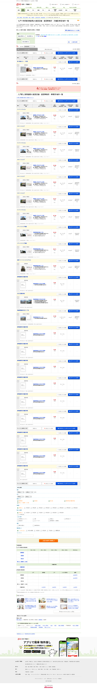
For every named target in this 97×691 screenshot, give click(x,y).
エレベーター (37, 520)
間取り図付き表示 (48, 49)
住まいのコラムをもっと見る (67, 611)
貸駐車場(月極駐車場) (70, 500)
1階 (35, 518)
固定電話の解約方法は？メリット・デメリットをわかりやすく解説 (52, 600)
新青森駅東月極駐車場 (22, 276)
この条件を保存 (74, 42)
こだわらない (22, 530)
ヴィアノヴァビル (21, 109)
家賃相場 (41, 627)
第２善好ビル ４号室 (22, 61)
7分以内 (40, 512)
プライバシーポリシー (39, 678)
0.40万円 (54, 587)
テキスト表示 (27, 49)
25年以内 (68, 507)
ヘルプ (45, 678)
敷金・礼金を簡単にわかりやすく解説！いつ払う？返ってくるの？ (73, 600)
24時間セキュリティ (23, 518)
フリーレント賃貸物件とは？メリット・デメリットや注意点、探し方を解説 (73, 607)
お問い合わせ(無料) (75, 61)
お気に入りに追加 (49, 53)
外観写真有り (37, 525)
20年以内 (61, 507)
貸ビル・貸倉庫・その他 (24, 502)
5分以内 (34, 512)
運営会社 (59, 678)
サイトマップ (55, 678)
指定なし (21, 507)
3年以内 (34, 507)
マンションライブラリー (35, 674)
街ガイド (54, 674)
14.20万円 (75, 578)
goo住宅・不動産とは (29, 661)
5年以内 (40, 507)
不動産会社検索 (33, 627)
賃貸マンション (45, 666)
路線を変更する (21, 36)
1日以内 (37, 530)
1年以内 (28, 507)
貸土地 (51, 500)
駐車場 (50, 666)
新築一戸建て (38, 625)
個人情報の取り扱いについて (30, 664)
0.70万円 (43, 587)
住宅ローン (59, 669)
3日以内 (44, 530)
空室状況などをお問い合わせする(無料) (67, 52)
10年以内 (47, 507)
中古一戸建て (45, 625)
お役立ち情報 (18, 674)
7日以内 (50, 530)
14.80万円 (75, 575)
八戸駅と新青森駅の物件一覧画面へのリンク (25, 97)
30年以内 (75, 507)
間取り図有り (21, 525)
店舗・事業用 (61, 625)
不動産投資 (54, 669)
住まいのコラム (59, 674)
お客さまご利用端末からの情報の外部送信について (43, 661)
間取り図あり (19, 619)
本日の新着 (30, 530)
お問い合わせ (49, 678)
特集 (26, 674)
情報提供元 (66, 661)
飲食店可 (21, 520)
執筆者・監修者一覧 (67, 674)
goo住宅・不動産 (18, 661)
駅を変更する (30, 36)
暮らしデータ (47, 627)
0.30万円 (65, 587)
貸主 (35, 492)
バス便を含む (21, 514)
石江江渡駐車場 (21, 293)
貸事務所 (21, 500)
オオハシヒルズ (21, 126)
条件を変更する (26, 41)
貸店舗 (36, 500)
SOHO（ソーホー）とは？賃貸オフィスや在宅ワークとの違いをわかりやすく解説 (30, 600)
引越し (29, 674)
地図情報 (73, 674)
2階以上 (51, 518)
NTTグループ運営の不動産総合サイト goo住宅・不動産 (27, 0)
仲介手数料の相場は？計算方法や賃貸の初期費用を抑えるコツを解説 (30, 607)
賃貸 (55, 625)
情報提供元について (20, 633)
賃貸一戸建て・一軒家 (37, 666)
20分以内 (61, 512)
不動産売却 (27, 671)
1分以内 (28, 512)
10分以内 (47, 512)
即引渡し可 (68, 518)
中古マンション (34, 669)
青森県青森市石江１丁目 (23, 310)
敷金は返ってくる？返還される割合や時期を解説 (52, 607)
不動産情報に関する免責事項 (30, 633)
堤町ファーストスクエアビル (24, 260)
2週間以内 (57, 530)
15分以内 (54, 512)
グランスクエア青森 (22, 226)
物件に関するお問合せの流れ (58, 661)
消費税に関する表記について (41, 664)
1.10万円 (75, 587)
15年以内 (54, 507)
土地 (51, 625)
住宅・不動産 (75, 625)
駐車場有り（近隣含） (54, 520)
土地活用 (31, 671)
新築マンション (28, 669)
